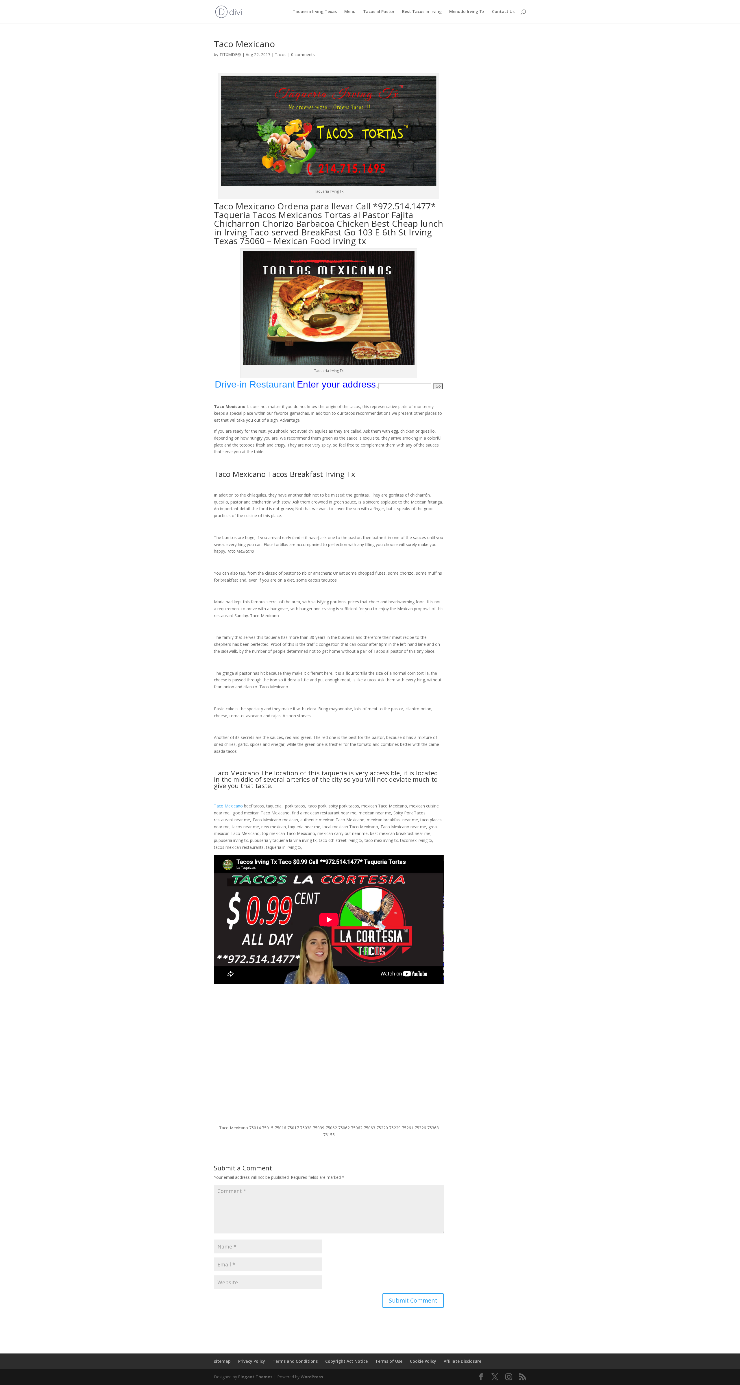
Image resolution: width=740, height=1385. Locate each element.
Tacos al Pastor (379, 12)
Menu (350, 12)
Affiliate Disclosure (462, 1361)
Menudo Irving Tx (466, 12)
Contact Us (503, 12)
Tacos (280, 54)
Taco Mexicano (244, 206)
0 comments (303, 54)
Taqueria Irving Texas (315, 12)
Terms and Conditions (295, 1361)
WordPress (312, 1377)
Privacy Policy (251, 1361)
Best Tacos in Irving (422, 12)
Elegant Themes (255, 1377)
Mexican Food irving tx (319, 241)
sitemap (222, 1361)
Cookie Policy (423, 1361)
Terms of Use (388, 1361)
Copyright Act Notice (346, 1361)
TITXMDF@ (230, 54)
